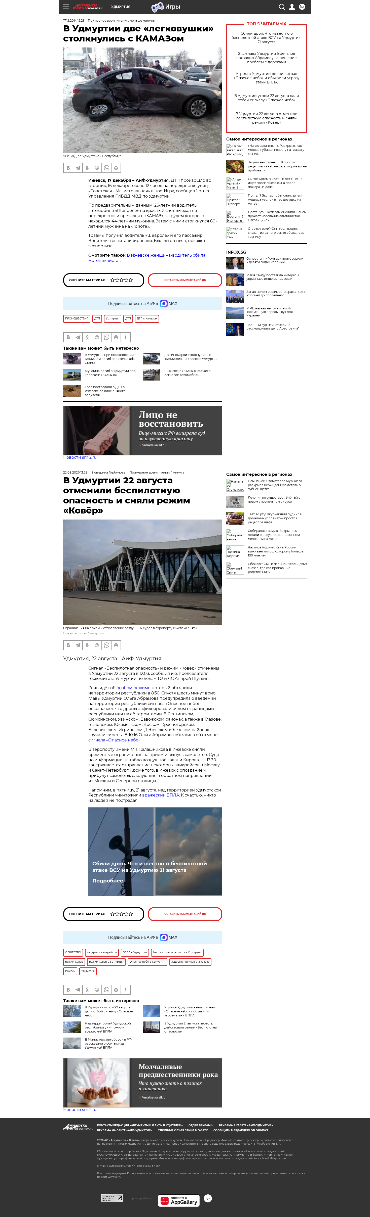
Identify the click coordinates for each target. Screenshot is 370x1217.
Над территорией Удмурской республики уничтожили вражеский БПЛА (108, 1027)
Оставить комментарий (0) (185, 280)
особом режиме (134, 687)
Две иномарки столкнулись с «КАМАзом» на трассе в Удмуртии (190, 357)
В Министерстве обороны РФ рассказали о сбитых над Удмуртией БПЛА (108, 1043)
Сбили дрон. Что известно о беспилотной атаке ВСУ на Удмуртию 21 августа (267, 37)
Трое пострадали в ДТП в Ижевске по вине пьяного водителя (105, 391)
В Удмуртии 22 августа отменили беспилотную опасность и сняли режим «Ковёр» (267, 118)
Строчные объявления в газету (183, 1130)
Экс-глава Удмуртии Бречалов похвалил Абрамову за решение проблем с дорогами (266, 58)
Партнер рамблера (141, 1198)
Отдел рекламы (201, 1125)
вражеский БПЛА (160, 795)
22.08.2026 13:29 (75, 472)
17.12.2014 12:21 (73, 20)
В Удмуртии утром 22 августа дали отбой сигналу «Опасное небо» (266, 98)
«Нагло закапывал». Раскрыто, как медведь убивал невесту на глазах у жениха (276, 150)
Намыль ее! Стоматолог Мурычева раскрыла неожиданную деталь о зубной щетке (275, 485)
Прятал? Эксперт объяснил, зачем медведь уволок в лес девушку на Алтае (275, 199)
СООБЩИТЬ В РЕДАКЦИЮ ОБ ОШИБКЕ (240, 1130)
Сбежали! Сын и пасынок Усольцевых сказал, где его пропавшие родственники (277, 568)
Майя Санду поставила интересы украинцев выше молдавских (272, 276)
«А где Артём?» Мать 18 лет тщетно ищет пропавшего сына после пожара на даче (275, 183)
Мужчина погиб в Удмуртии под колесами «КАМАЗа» (110, 373)
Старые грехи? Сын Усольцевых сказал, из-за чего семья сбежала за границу (276, 233)
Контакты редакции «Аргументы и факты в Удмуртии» (140, 1125)
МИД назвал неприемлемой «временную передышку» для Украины (269, 312)
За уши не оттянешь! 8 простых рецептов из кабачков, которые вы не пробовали (277, 166)
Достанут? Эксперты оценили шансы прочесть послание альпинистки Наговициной (277, 216)
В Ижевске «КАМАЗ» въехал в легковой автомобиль (187, 373)
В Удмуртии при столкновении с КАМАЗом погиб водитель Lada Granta (110, 359)
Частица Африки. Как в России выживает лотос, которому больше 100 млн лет (275, 551)
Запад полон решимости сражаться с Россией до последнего (276, 293)
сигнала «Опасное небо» (114, 740)
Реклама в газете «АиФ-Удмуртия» (246, 1125)
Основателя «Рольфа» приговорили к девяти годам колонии (274, 260)
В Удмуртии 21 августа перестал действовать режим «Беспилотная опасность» (191, 1027)
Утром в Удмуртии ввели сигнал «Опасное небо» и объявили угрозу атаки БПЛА (267, 78)
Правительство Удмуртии (83, 633)
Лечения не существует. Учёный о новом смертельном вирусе (274, 499)
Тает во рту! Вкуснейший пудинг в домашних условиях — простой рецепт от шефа (275, 518)
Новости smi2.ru (80, 457)
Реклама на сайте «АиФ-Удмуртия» (124, 1130)
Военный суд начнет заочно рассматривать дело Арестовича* (272, 326)
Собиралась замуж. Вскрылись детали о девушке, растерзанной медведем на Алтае (274, 535)
